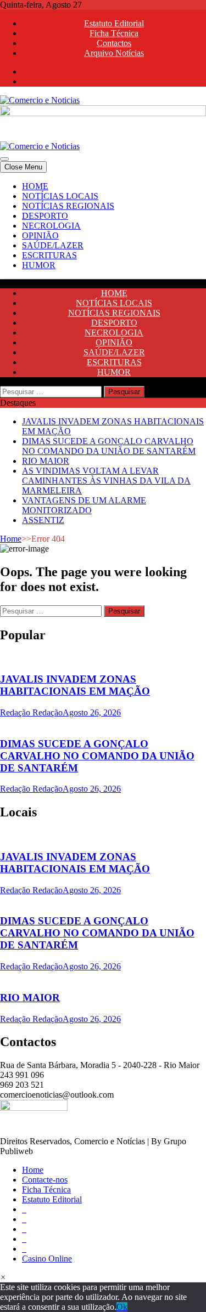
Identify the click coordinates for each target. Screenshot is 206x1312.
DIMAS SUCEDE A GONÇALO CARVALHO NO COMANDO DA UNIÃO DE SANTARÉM (109, 446)
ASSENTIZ (43, 520)
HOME (35, 186)
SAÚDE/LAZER (52, 245)
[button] (3, 1277)
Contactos (114, 43)
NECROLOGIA (51, 225)
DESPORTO (45, 215)
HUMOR (38, 265)
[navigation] (103, 225)
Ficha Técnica (114, 33)
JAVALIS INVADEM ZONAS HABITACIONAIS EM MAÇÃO (75, 685)
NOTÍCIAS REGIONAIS (68, 206)
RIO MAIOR (45, 460)
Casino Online (47, 1258)
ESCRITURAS (49, 255)
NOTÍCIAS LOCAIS (60, 196)
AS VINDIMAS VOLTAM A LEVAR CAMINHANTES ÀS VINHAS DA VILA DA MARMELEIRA (106, 480)
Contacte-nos (45, 1179)
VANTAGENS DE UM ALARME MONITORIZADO (84, 505)
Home (10, 538)
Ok (121, 1306)
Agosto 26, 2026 (92, 712)
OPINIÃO (40, 235)
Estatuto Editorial (114, 23)
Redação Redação (31, 712)
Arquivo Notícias (114, 53)
